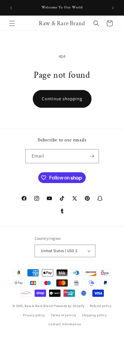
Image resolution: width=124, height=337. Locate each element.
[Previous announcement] (11, 7)
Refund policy (100, 306)
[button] (12, 23)
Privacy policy (34, 315)
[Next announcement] (112, 7)
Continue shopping (62, 98)
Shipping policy (94, 315)
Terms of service (63, 315)
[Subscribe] (92, 156)
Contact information (64, 324)
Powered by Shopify (69, 306)
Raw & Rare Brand (39, 306)
